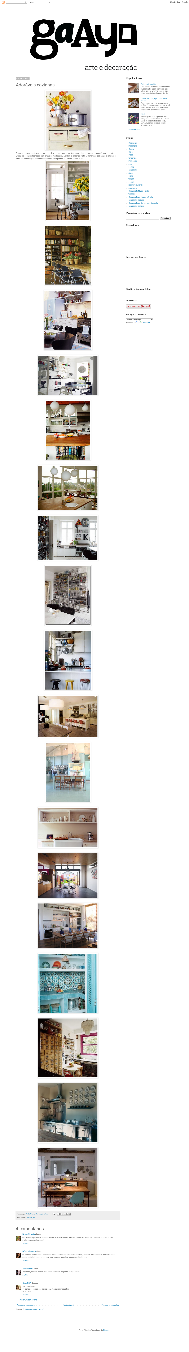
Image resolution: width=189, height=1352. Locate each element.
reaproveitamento (135, 185)
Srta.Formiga (27, 1268)
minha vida (132, 161)
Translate (146, 323)
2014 (143, 114)
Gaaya (131, 149)
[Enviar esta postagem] (54, 1214)
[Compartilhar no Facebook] (67, 1214)
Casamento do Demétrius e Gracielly (143, 203)
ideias (130, 173)
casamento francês (136, 206)
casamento (132, 170)
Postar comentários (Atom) (33, 1309)
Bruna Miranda (28, 1234)
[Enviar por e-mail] (58, 1214)
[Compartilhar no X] (64, 1214)
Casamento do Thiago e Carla (140, 197)
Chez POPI (26, 1283)
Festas (131, 167)
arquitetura (132, 188)
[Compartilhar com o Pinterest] (69, 1214)
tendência (132, 158)
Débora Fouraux (29, 1251)
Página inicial (68, 1305)
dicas (130, 176)
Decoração (31, 1217)
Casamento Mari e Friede (138, 191)
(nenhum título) (134, 130)
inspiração (132, 146)
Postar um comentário (28, 1300)
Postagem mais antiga (110, 1305)
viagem (131, 179)
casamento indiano (136, 200)
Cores (130, 152)
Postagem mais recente (26, 1305)
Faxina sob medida (148, 84)
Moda (130, 155)
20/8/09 (25, 1243)
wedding (131, 194)
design (131, 182)
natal (130, 164)
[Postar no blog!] (61, 1214)
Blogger (106, 1330)
